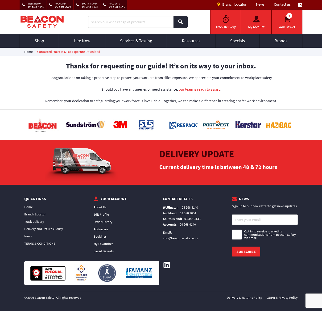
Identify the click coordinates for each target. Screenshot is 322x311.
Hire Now (82, 40)
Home (28, 52)
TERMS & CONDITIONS (39, 243)
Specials (237, 40)
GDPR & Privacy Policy (282, 297)
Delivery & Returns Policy (244, 297)
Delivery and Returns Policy (43, 229)
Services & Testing (136, 40)
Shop (39, 40)
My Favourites (103, 244)
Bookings (100, 236)
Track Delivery (34, 221)
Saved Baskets (104, 251)
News (260, 4)
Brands (281, 40)
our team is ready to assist (199, 89)
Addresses (101, 229)
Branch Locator (35, 214)
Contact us (282, 4)
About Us (100, 207)
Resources (191, 40)
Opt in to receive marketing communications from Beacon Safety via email (270, 235)
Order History (103, 222)
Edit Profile (101, 214)
